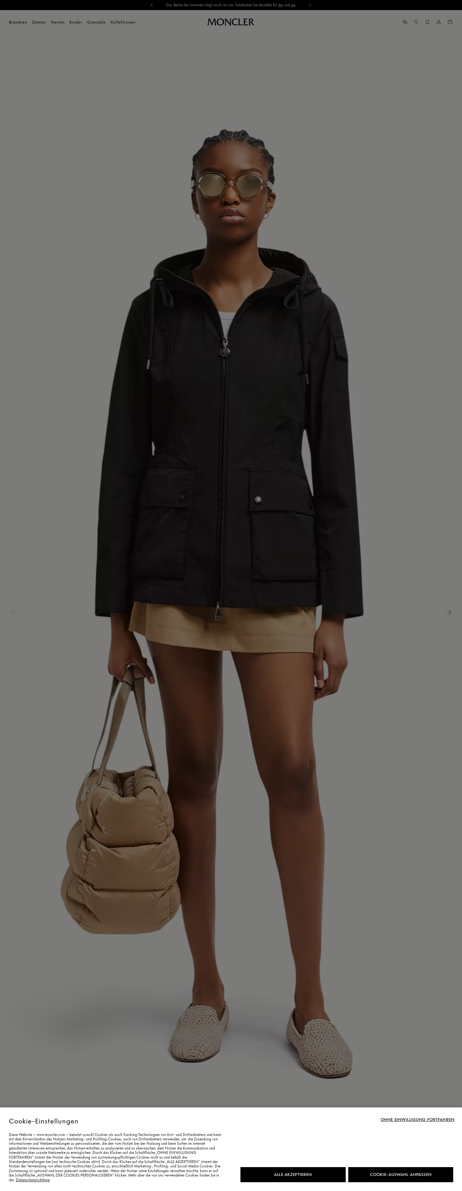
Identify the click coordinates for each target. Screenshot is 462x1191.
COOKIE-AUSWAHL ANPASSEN (401, 1174)
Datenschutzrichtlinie (33, 1180)
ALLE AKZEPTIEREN (293, 1174)
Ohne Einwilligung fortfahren (417, 1119)
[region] (231, 1149)
